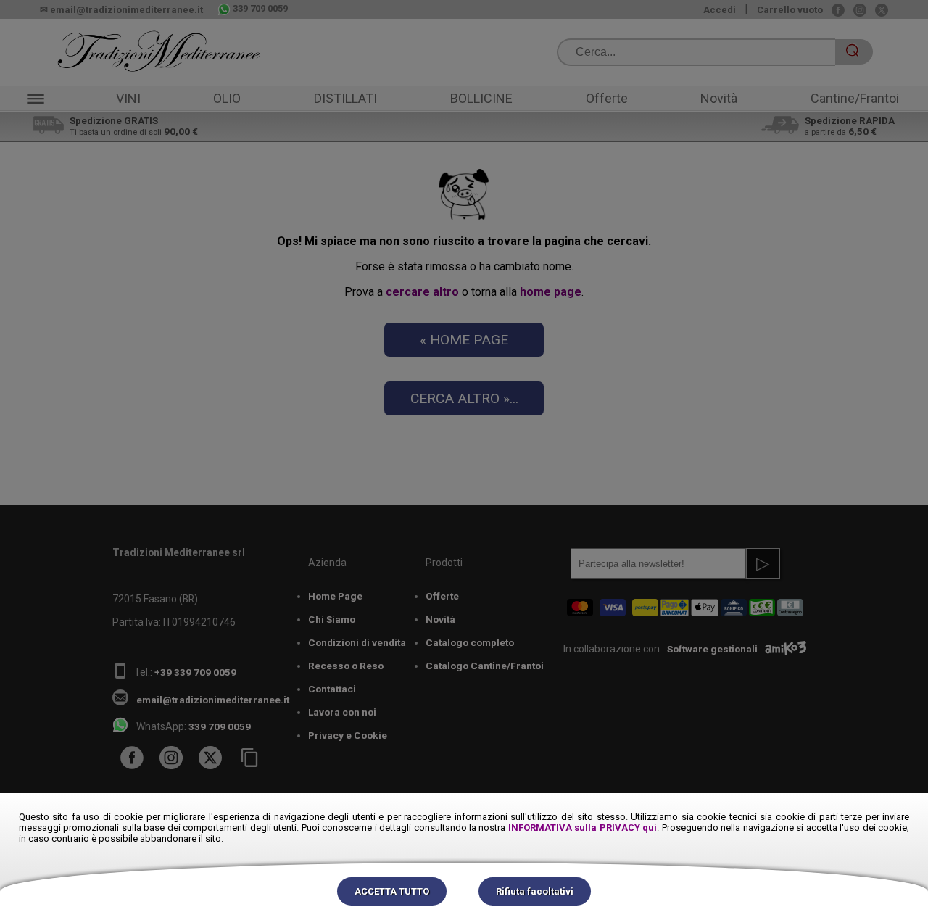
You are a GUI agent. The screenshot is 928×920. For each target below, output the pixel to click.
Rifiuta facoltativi (534, 891)
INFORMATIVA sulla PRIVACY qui (582, 827)
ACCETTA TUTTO (392, 891)
